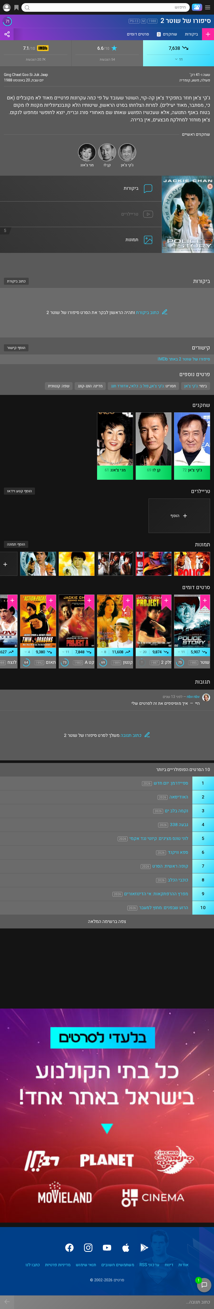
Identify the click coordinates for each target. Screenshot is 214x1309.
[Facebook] (69, 1247)
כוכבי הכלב (178, 880)
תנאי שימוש (86, 1265)
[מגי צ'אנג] (87, 145)
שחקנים (167, 34)
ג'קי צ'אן (157, 386)
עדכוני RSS (149, 1265)
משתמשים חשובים (117, 1265)
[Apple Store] (125, 1247)
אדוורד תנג (119, 386)
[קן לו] (107, 145)
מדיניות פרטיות (57, 1265)
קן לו (156, 470)
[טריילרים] (81, 205)
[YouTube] (107, 1247)
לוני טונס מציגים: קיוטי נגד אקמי (158, 838)
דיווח (169, 1265)
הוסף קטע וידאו (19, 491)
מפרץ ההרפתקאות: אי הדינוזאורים (156, 894)
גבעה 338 (179, 824)
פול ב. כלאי (139, 386)
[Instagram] (88, 1247)
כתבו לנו (33, 1265)
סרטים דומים (138, 34)
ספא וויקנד (178, 852)
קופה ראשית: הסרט (170, 866)
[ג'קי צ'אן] (127, 145)
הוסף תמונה (16, 544)
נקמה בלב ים (176, 811)
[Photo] (192, 564)
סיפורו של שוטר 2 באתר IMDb (184, 359)
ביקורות (191, 34)
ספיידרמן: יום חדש (171, 783)
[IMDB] (42, 48)
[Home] (196, 7)
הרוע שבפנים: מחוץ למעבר (163, 907)
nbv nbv (193, 697)
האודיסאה (178, 797)
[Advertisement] (107, 262)
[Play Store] (144, 1247)
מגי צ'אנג (118, 470)
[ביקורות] (81, 179)
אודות (183, 1265)
